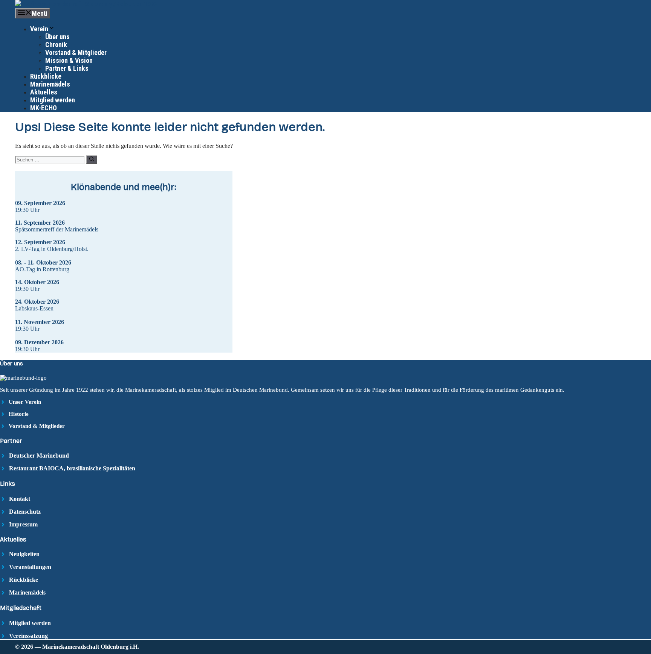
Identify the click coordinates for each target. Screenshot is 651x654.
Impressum (23, 524)
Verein (39, 29)
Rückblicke (45, 76)
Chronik (56, 45)
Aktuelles (43, 92)
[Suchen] (91, 159)
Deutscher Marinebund (39, 455)
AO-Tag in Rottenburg (42, 269)
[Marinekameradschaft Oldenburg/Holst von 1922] (86, 4)
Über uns (57, 37)
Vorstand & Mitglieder (76, 52)
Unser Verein (25, 402)
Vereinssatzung (28, 636)
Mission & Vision (69, 60)
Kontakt (19, 499)
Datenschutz (25, 511)
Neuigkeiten (24, 554)
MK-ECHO (43, 108)
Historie (19, 414)
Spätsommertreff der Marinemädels (56, 229)
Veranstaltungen (30, 567)
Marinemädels (50, 84)
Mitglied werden (52, 100)
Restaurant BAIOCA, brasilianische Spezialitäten (72, 468)
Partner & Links (67, 68)
